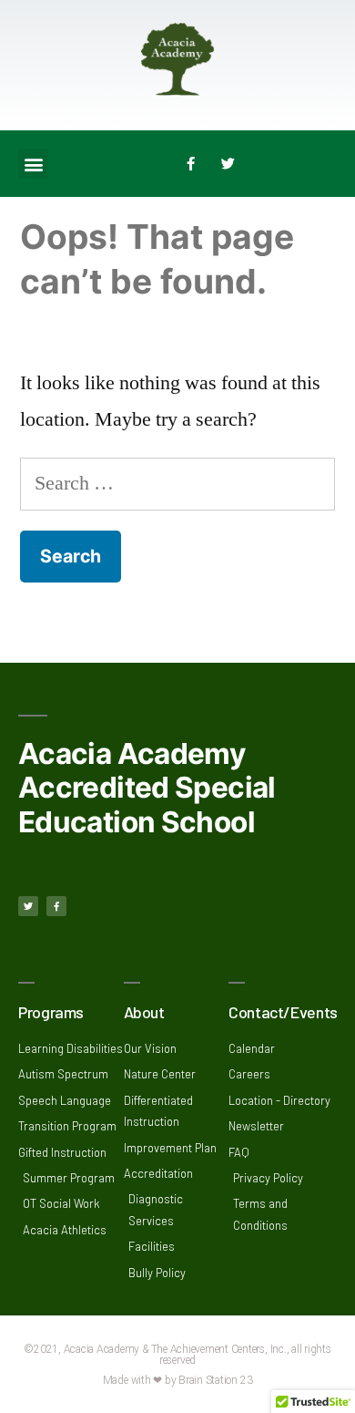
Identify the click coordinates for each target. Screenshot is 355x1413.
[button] (33, 164)
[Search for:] (177, 483)
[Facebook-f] (191, 164)
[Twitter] (228, 164)
